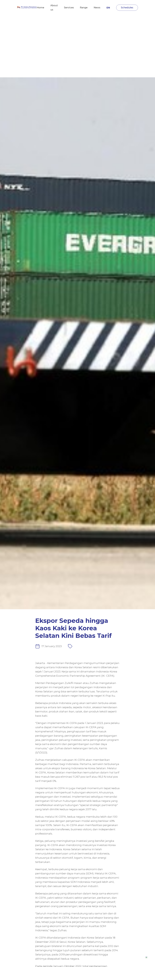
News (97, 7)
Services (69, 7)
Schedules (127, 7)
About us (54, 7)
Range (84, 7)
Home (40, 7)
